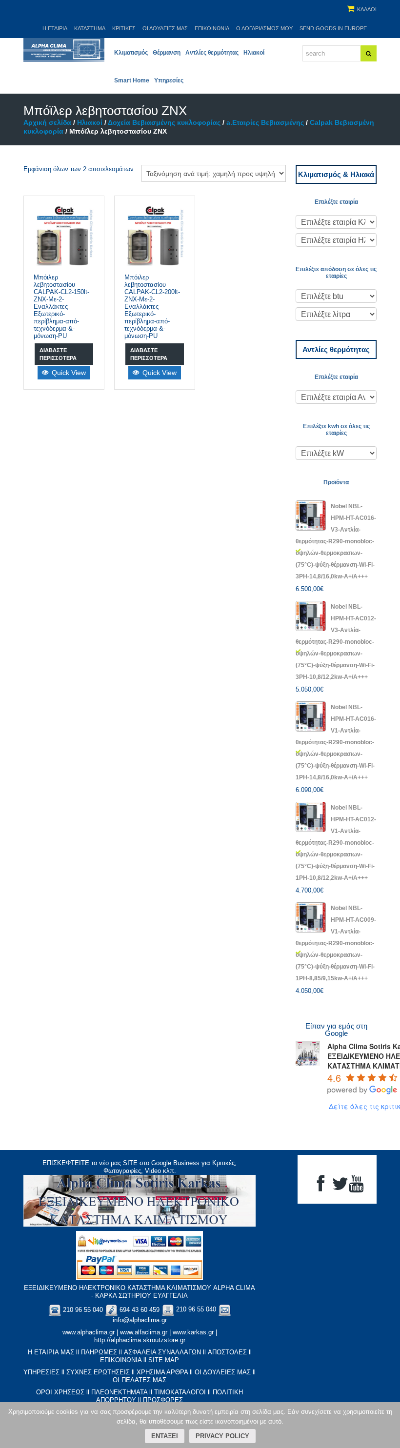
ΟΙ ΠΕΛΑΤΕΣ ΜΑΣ (139, 1380)
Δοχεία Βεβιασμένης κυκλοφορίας (164, 122)
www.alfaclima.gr (143, 1332)
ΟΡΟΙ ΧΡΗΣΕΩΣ (60, 1392)
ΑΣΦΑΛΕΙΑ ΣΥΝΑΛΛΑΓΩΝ (162, 1352)
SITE (130, 1163)
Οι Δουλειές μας (165, 28)
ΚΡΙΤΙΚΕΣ (124, 28)
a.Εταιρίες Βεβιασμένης (265, 122)
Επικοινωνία (212, 28)
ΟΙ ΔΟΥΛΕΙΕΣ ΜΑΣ (223, 1372)
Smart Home (131, 80)
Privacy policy (222, 1436)
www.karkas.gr (193, 1332)
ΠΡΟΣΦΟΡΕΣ (163, 1400)
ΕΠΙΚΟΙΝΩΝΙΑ (120, 1360)
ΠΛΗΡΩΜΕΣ (99, 1352)
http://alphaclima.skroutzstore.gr (139, 1340)
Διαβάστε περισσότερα (58, 354)
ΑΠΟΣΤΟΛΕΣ (227, 1352)
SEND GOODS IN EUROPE (333, 28)
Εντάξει (164, 1436)
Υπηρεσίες (168, 80)
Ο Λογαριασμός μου (264, 28)
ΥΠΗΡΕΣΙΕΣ (41, 1372)
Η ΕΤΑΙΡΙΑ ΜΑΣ (51, 1352)
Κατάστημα (89, 28)
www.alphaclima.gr (88, 1332)
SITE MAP (163, 1360)
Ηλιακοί (253, 52)
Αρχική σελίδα (47, 122)
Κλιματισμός (131, 52)
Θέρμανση (166, 52)
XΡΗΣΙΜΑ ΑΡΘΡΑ (162, 1372)
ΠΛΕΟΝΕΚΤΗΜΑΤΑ (119, 1392)
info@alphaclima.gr (140, 1320)
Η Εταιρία (54, 28)
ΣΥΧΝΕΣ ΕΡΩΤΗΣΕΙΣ (98, 1372)
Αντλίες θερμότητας (212, 52)
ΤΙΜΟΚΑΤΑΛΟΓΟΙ (180, 1392)
